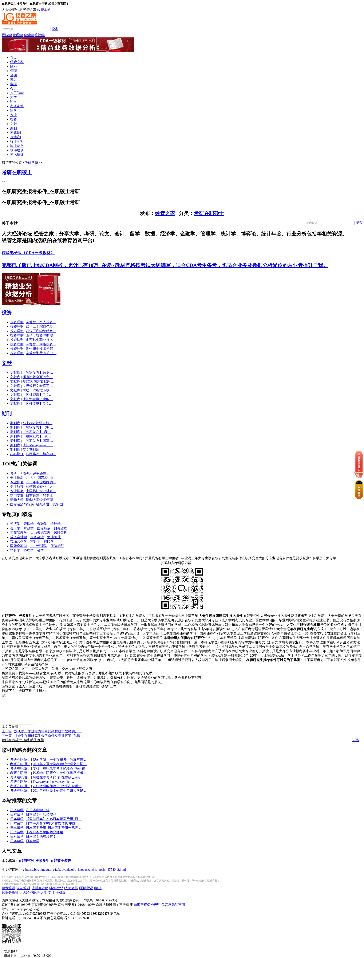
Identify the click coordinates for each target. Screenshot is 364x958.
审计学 (35, 541)
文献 (13, 124)
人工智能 (17, 93)
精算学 (15, 550)
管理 (13, 71)
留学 (13, 110)
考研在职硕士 (209, 213)
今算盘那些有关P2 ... (41, 353)
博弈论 (15, 132)
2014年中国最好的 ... (41, 482)
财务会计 (37, 537)
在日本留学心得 (38, 810)
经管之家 (17, 62)
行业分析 (17, 141)
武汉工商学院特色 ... (41, 331)
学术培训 (17, 154)
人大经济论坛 (29, 892)
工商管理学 (18, 532)
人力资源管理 (40, 532)
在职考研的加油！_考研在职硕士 (57, 786)
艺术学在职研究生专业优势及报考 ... (60, 773)
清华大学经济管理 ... (41, 500)
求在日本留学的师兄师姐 (44, 832)
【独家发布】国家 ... (38, 441)
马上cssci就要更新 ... (37, 423)
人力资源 (71, 888)
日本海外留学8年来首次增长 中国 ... (52, 823)
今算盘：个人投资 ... (41, 322)
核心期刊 (17, 454)
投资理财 (17, 322)
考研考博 (17, 106)
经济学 (7, 35)
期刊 (13, 128)
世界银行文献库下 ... (38, 386)
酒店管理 (54, 537)
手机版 (61, 892)
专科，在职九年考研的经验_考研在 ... (60, 768)
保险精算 (57, 546)
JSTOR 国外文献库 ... (38, 381)
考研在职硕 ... (20, 759)
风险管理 (60, 532)
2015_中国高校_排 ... (41, 478)
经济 (13, 66)
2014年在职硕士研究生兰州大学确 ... (60, 790)
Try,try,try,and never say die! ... (53, 781)
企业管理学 (38, 546)
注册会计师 (40, 888)
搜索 (55, 29)
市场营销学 (18, 541)
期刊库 (15, 423)
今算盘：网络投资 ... (41, 344)
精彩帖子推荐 (23, 740)
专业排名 (17, 478)
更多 (355, 740)
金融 (13, 75)
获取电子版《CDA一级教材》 (28, 252)
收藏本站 (44, 10)
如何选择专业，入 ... (41, 486)
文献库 (15, 372)
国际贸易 (44, 528)
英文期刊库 (31, 449)
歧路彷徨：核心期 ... (41, 454)
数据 (13, 84)
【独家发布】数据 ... (38, 372)
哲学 (40, 550)
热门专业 (17, 495)
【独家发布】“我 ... (37, 432)
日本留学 (17, 810)
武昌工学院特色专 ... (41, 326)
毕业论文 (17, 146)
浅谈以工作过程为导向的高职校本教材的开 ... (48, 731)
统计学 (40, 35)
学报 (98, 888)
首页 (13, 57)
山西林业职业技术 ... (41, 340)
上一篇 (7, 731)
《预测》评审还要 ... (34, 473)
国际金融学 (18, 546)
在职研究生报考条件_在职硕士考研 (45, 861)
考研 (13, 473)
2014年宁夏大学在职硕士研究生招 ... (60, 764)
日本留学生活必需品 (41, 814)
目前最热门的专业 (39, 495)
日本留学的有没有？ (41, 836)
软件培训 (17, 150)
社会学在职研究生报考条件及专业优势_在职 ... (48, 735)
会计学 (15, 528)
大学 (13, 97)
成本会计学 (18, 537)
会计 (13, 88)
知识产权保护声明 (147, 904)
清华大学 (17, 500)
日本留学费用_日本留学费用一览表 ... (54, 827)
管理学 (18, 35)
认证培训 (23, 888)
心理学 (29, 550)
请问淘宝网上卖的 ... (38, 399)
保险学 (49, 541)
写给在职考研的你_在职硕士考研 (57, 777)
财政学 (29, 528)
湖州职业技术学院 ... (41, 348)
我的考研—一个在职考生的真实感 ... (60, 759)
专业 (13, 115)
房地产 (15, 137)
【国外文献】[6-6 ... (37, 403)
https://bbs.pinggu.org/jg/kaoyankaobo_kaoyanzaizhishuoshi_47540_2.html (75, 869)
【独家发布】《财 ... (38, 427)
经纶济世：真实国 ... (51, 504)
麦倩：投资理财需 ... (41, 335)
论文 (13, 101)
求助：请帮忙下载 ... (38, 390)
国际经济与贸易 (22, 504)
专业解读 (17, 486)
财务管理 (60, 528)
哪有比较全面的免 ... (38, 377)
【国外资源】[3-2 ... (37, 394)
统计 (13, 79)
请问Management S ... (38, 445)
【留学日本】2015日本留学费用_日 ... (54, 819)
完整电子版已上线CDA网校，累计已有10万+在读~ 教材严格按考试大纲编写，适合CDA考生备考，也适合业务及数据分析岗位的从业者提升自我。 (165, 265)
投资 (13, 119)
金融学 (29, 35)
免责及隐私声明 (173, 904)
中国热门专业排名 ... (41, 491)
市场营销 (56, 888)
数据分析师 (10, 892)
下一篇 (7, 735)
